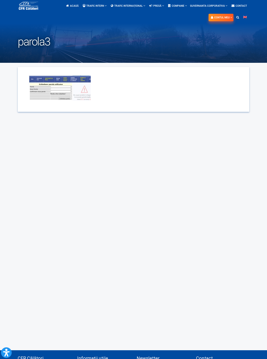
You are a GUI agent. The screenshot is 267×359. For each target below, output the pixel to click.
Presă (157, 5)
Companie (178, 5)
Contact (241, 5)
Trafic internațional (128, 5)
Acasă (74, 5)
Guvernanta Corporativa (207, 5)
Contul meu (222, 17)
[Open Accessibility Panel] (6, 352)
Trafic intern (95, 5)
